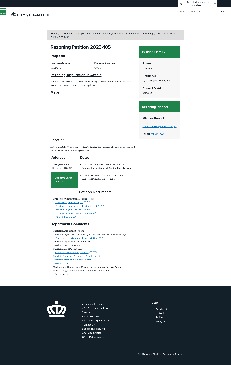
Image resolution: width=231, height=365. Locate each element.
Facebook (161, 309)
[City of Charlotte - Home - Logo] (30, 14)
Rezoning (148, 33)
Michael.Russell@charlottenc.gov (160, 127)
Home (54, 33)
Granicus (179, 354)
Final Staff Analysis (68, 217)
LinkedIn (160, 313)
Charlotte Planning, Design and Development (115, 33)
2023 (160, 33)
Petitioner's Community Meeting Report (80, 206)
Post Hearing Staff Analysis (72, 210)
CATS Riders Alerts (93, 337)
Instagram (161, 321)
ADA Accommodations (95, 308)
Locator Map (63, 179)
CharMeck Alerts (91, 333)
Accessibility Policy (93, 304)
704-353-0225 (157, 134)
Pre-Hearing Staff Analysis (72, 202)
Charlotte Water (61, 263)
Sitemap (86, 312)
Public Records (90, 316)
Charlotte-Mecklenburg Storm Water (72, 260)
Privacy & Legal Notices (95, 321)
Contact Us (88, 325)
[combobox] (197, 3)
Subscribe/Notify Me (94, 329)
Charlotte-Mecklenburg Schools (76, 252)
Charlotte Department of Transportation (80, 238)
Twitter (159, 317)
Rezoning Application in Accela (76, 74)
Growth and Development (74, 33)
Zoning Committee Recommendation (79, 213)
